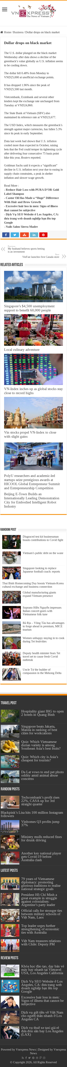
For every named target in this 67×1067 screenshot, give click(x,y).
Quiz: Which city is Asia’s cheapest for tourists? (39, 758)
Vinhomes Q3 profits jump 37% (40, 823)
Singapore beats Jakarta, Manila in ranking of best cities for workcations (39, 729)
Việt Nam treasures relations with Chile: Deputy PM (41, 942)
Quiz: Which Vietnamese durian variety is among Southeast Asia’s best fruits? (40, 745)
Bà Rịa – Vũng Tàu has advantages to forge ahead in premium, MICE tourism (43, 626)
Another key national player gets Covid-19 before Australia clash (41, 856)
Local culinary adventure (21, 350)
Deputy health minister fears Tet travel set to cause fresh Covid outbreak (41, 656)
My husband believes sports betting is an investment (26, 249)
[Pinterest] (33, 1058)
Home (7, 32)
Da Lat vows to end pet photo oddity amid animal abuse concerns (42, 775)
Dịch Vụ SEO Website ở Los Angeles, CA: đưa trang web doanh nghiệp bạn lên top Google (31, 218)
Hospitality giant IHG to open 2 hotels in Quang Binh (42, 713)
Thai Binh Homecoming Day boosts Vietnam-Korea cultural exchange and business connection (33, 585)
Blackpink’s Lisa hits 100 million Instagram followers (32, 814)
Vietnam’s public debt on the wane (43, 553)
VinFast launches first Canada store (40, 255)
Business (18, 32)
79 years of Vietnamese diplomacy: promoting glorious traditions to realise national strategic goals (40, 884)
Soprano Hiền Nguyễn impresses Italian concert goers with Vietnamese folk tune (42, 611)
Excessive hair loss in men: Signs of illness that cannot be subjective (42, 1000)
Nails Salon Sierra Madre (22, 226)
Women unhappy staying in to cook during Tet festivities (43, 639)
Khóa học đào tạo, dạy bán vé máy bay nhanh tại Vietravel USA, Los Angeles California (42, 969)
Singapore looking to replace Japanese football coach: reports (41, 570)
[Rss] (22, 1058)
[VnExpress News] (33, 11)
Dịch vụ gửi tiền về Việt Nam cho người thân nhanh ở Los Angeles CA (42, 1015)
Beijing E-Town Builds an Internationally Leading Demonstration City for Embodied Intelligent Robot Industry (31, 500)
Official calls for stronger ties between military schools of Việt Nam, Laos (41, 914)
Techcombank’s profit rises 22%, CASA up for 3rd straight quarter (40, 800)
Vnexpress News (26, 1049)
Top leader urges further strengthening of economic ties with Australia (40, 929)
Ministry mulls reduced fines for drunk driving (41, 838)
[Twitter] (29, 1058)
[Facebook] (26, 1058)
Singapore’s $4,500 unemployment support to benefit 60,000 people (29, 308)
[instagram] (44, 1058)
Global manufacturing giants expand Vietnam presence (39, 594)
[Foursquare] (40, 1058)
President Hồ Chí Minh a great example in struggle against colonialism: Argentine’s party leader (39, 900)
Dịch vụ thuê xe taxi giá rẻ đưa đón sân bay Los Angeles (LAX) (42, 1031)
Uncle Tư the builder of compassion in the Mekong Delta (42, 671)
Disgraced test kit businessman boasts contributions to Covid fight (43, 538)
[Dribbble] (37, 1058)
